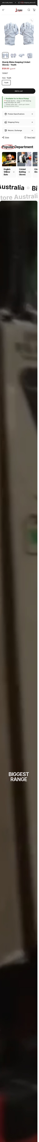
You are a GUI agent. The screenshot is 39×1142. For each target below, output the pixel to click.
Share (7, 137)
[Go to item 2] (13, 55)
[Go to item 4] (29, 55)
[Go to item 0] (5, 55)
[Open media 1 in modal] (32, 20)
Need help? (31, 137)
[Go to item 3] (21, 55)
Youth (6, 82)
